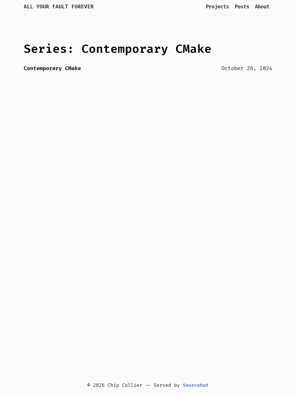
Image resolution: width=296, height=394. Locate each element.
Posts (242, 7)
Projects (217, 7)
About (262, 7)
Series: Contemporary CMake (118, 49)
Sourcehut (196, 385)
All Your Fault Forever (59, 7)
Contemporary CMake (52, 68)
